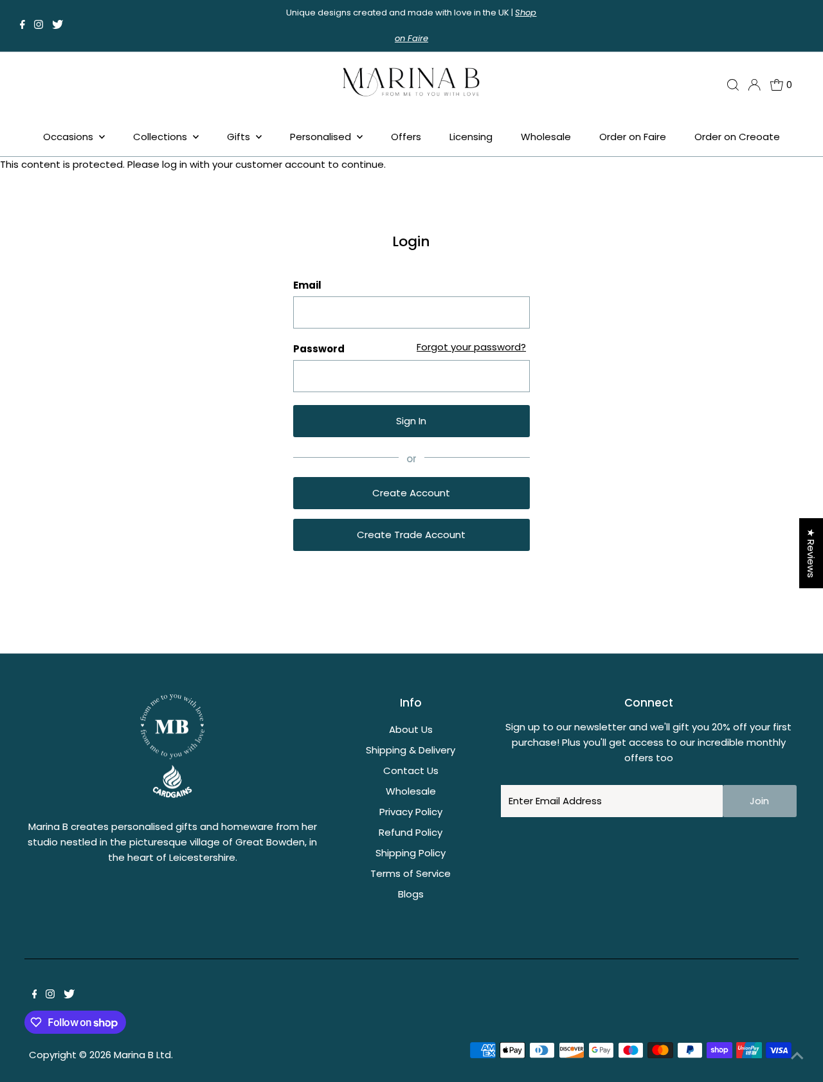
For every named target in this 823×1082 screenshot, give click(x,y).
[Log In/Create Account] (754, 85)
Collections (161, 136)
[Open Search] (733, 85)
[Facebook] (22, 25)
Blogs (411, 894)
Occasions (69, 136)
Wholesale (546, 136)
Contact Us (411, 770)
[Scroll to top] (797, 1056)
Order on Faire (632, 136)
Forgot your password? (471, 346)
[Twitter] (57, 25)
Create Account (411, 493)
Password (319, 349)
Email (307, 285)
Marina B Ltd (142, 1054)
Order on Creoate (737, 136)
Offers (406, 136)
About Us (411, 729)
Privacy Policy (410, 811)
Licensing (471, 136)
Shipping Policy (410, 853)
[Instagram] (38, 25)
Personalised (322, 136)
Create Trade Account (411, 534)
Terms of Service (410, 873)
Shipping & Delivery (410, 750)
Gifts (240, 136)
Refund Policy (410, 832)
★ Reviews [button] (811, 553)
